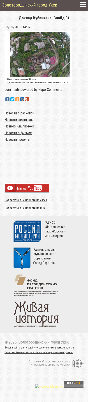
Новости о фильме (18, 133)
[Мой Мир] (22, 99)
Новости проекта (17, 139)
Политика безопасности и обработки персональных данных (39, 352)
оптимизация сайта (59, 361)
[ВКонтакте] (7, 99)
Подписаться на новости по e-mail (26, 200)
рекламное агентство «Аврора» (52, 364)
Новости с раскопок (19, 113)
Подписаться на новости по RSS (25, 208)
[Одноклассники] (17, 99)
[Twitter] (12, 99)
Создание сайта (37, 361)
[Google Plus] (27, 99)
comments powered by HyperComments (33, 89)
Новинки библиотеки (19, 126)
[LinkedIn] (32, 99)
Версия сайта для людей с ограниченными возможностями (39, 347)
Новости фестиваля (19, 120)
